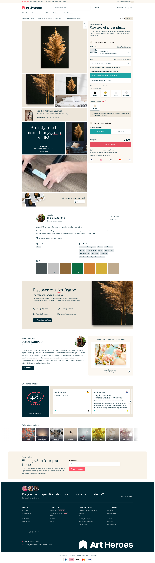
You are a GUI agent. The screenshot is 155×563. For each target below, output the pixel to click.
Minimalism (108, 247)
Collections (36, 13)
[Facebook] (36, 532)
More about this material (124, 47)
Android (57, 118)
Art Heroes (112, 507)
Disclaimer (73, 555)
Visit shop (114, 216)
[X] (38, 532)
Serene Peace (99, 257)
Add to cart (112, 144)
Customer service (86, 507)
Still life (82, 250)
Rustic (100, 250)
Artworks (25, 13)
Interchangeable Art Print (102, 80)
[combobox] (72, 7)
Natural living (109, 250)
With (122, 132)
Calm (38, 247)
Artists (46, 13)
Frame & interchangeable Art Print (105, 76)
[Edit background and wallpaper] (85, 26)
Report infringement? (83, 555)
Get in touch (128, 497)
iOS (50, 118)
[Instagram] (30, 532)
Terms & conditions (63, 555)
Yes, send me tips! (77, 469)
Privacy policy (93, 555)
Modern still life (85, 253)
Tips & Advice (68, 13)
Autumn (82, 247)
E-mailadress (73, 460)
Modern (100, 247)
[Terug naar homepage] (32, 7)
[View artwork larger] (85, 23)
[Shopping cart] (131, 7)
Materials (56, 13)
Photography (91, 247)
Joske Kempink (97, 24)
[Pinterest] (33, 532)
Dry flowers (103, 253)
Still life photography (86, 257)
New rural (95, 253)
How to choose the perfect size (122, 59)
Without (101, 132)
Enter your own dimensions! (106, 67)
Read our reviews (43, 151)
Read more (113, 219)
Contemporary (91, 250)
